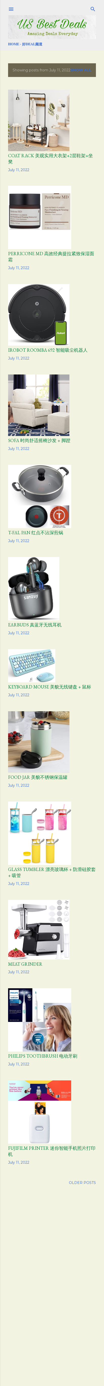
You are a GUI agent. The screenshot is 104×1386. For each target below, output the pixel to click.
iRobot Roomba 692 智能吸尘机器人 (48, 350)
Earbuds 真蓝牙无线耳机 (35, 625)
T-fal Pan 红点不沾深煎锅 (35, 533)
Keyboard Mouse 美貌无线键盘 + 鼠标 (49, 687)
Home (13, 44)
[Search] (93, 8)
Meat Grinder (25, 964)
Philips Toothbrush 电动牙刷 (42, 1056)
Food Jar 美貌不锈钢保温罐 (37, 777)
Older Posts (82, 1182)
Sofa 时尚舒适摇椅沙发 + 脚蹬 (39, 440)
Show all (80, 70)
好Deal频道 (32, 44)
